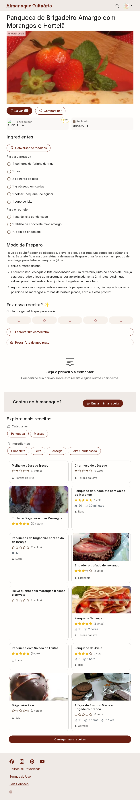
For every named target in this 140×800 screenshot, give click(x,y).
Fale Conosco (19, 784)
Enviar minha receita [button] (105, 403)
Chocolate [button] (18, 451)
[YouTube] (42, 761)
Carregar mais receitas (70, 739)
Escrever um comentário (32, 332)
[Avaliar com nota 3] (70, 320)
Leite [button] (37, 451)
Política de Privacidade (24, 769)
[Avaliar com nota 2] (44, 320)
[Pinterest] (32, 761)
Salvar (20, 111)
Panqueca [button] (18, 433)
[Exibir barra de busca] (117, 6)
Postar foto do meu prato (32, 342)
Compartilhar (53, 111)
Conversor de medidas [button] (31, 148)
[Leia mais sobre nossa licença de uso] (10, 792)
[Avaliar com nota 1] (19, 320)
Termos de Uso (20, 776)
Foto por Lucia (16, 33)
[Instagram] (22, 761)
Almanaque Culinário (29, 6)
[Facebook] (11, 761)
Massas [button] (39, 433)
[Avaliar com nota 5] (121, 320)
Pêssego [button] (56, 451)
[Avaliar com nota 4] (95, 320)
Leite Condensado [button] (84, 451)
